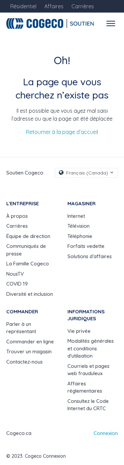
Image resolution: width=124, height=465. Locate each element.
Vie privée (79, 331)
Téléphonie (79, 236)
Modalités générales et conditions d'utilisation (90, 348)
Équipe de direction (28, 236)
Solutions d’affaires (89, 256)
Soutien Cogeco (24, 173)
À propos (17, 216)
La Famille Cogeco (27, 263)
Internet (76, 216)
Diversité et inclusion (29, 294)
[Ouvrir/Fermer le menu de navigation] (111, 23)
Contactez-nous (24, 362)
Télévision (78, 226)
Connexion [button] (106, 433)
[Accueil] (51, 23)
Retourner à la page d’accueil (62, 132)
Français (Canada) (87, 173)
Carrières (17, 226)
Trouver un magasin (29, 351)
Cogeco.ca (18, 433)
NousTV (15, 274)
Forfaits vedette (85, 246)
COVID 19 (17, 284)
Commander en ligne (30, 341)
